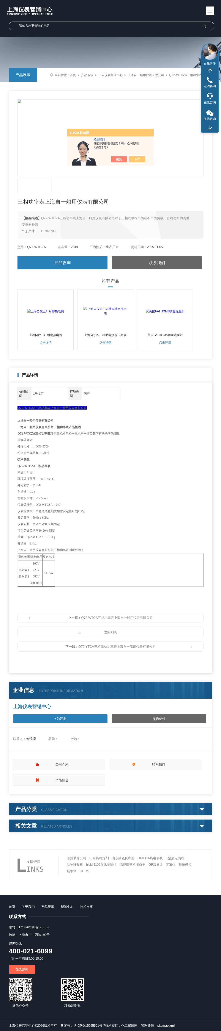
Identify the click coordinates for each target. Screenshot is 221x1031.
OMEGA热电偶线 (150, 858)
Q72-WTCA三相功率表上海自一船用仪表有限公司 (117, 618)
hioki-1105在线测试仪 (101, 864)
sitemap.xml (166, 1025)
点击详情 (45, 342)
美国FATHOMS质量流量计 (165, 335)
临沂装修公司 (76, 858)
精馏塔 (72, 871)
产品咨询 (62, 262)
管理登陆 (147, 1025)
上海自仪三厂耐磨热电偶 (45, 335)
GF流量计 (155, 864)
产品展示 (23, 75)
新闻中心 (67, 907)
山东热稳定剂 (99, 858)
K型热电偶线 (175, 858)
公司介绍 (61, 764)
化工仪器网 (129, 1025)
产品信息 (61, 780)
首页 (73, 75)
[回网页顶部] (209, 70)
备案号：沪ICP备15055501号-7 (82, 1025)
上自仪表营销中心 (110, 75)
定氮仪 (170, 864)
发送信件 (159, 718)
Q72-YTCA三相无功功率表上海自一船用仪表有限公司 (117, 646)
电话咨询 (210, 86)
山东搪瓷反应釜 (123, 858)
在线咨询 (21, 969)
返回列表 (110, 632)
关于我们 (28, 907)
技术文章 (86, 907)
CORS (84, 871)
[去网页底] (209, 128)
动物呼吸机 (75, 864)
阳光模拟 (184, 864)
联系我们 (157, 262)
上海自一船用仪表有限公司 (146, 75)
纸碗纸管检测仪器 (132, 864)
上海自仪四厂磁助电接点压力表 (105, 335)
